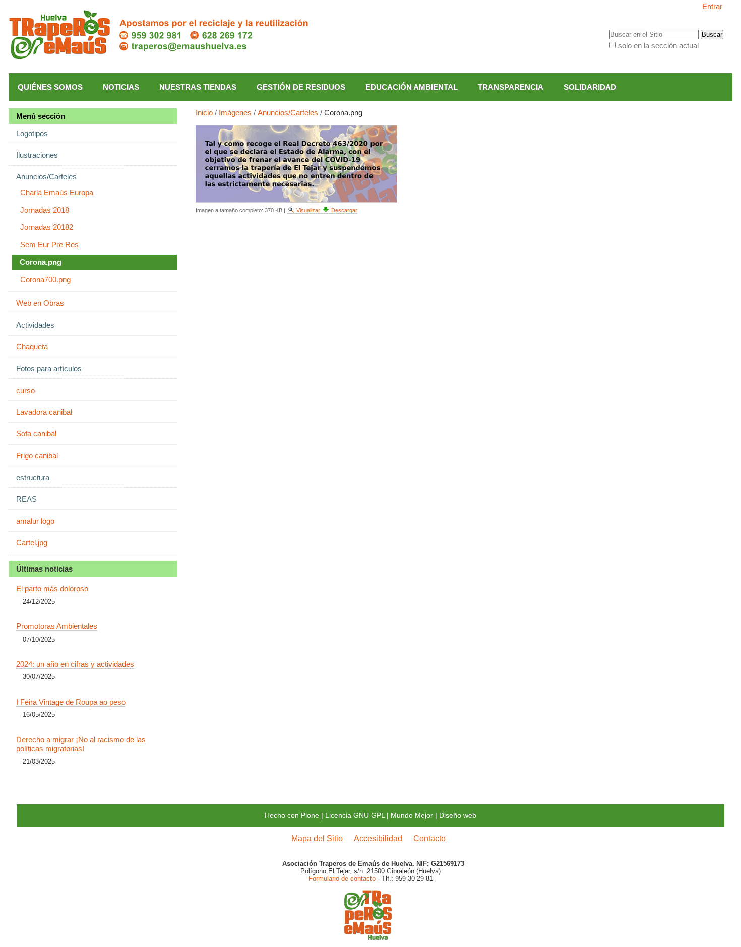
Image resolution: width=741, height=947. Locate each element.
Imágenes (235, 112)
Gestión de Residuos (301, 87)
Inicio (204, 112)
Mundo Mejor (412, 815)
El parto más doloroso (52, 588)
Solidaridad (590, 87)
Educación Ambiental (411, 87)
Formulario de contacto (342, 878)
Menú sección (40, 116)
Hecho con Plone (292, 815)
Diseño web (457, 815)
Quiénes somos (50, 87)
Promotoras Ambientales (56, 626)
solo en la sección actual (658, 45)
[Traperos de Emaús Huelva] (160, 35)
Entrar (712, 6)
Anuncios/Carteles (288, 112)
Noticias (121, 87)
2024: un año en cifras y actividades (75, 664)
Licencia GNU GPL (355, 815)
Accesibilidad (378, 838)
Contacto (429, 838)
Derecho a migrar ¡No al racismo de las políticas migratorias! (81, 744)
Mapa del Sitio (317, 838)
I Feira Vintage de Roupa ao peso (71, 702)
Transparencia (510, 87)
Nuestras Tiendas (197, 87)
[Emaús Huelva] (368, 936)
